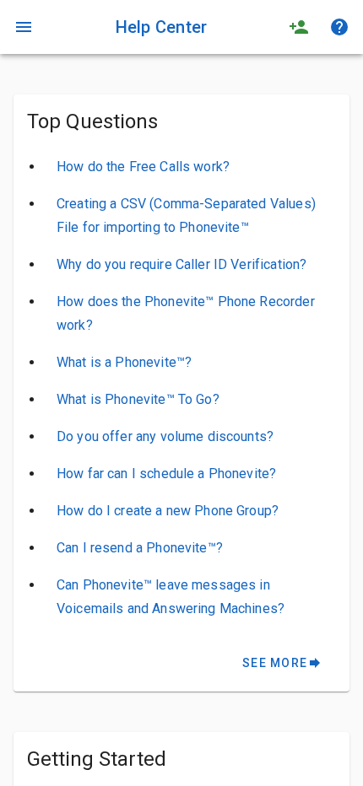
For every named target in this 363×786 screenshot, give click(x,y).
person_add (299, 27)
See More (282, 662)
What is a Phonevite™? (124, 362)
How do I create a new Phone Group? (168, 511)
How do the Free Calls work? (143, 167)
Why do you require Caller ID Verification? (181, 264)
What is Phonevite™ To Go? (138, 399)
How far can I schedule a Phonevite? (166, 474)
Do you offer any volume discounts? (165, 436)
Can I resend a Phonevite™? (140, 548)
